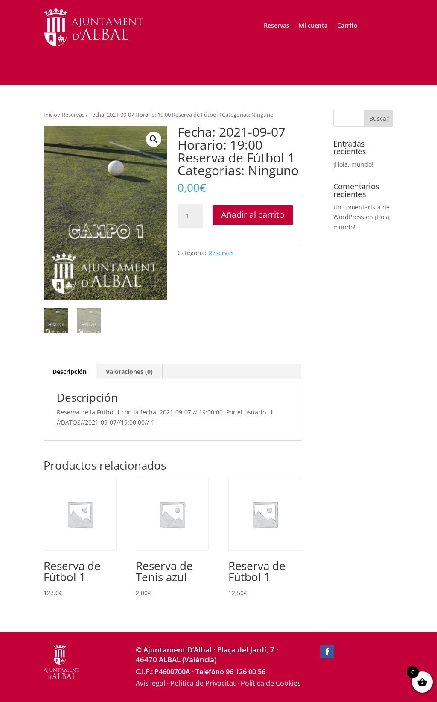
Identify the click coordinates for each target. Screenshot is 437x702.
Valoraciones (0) (129, 371)
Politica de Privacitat (203, 683)
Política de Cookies (271, 683)
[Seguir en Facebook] (327, 651)
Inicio (50, 114)
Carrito (347, 26)
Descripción (69, 371)
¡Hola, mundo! (353, 164)
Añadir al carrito (252, 214)
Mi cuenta (313, 26)
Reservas (276, 26)
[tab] (69, 371)
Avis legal (150, 683)
